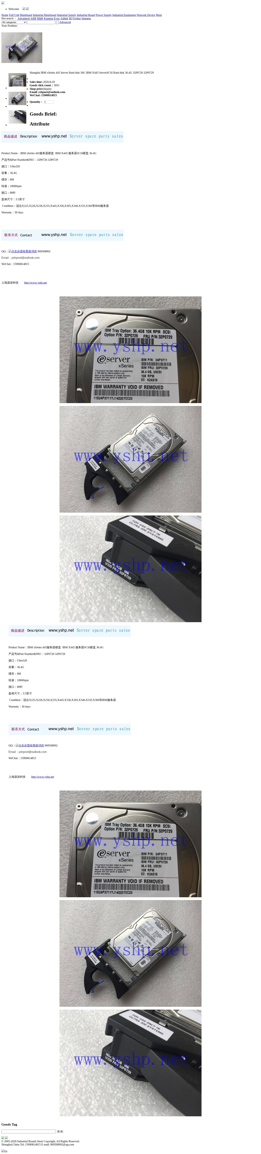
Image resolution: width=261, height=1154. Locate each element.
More (159, 15)
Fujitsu (77, 18)
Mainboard (26, 15)
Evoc (57, 18)
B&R (40, 18)
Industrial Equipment (124, 15)
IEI (70, 18)
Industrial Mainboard (44, 15)
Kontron (48, 18)
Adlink (64, 18)
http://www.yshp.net (35, 282)
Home (4, 15)
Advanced (65, 22)
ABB (33, 18)
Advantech (24, 18)
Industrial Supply (66, 15)
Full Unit (14, 15)
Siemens (86, 18)
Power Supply (104, 15)
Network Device (146, 15)
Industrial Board (86, 15)
